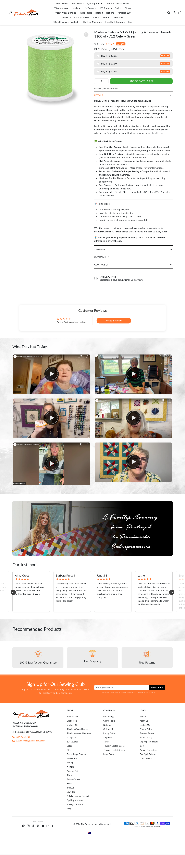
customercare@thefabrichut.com (30, 740)
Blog (130, 21)
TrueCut (106, 17)
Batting (99, 12)
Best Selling (108, 716)
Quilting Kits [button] (93, 3)
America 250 (124, 12)
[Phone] (52, 825)
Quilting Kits (72, 725)
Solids (118, 8)
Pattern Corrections (148, 750)
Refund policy (146, 737)
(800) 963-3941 (23, 737)
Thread (70, 775)
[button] (168, 12)
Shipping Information (149, 741)
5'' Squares (90, 8)
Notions (110, 12)
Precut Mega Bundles (65, 12)
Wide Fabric (86, 12)
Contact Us (145, 725)
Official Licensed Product (78, 796)
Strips (128, 8)
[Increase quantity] (106, 81)
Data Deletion (146, 758)
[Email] (47, 825)
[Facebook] (23, 825)
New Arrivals (62, 3)
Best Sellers (78, 3)
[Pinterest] (38, 825)
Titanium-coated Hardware (68, 8)
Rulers (95, 17)
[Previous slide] (13, 592)
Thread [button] (65, 17)
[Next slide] (171, 592)
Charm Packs (109, 721)
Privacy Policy (151, 692)
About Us (144, 721)
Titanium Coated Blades (117, 3)
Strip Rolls (107, 737)
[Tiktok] (33, 825)
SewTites (118, 17)
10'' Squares (106, 8)
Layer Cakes (108, 754)
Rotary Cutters (81, 17)
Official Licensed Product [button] (65, 21)
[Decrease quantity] (96, 81)
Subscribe (157, 687)
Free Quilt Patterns (115, 21)
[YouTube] (42, 825)
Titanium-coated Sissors (114, 750)
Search (143, 716)
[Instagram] (28, 825)
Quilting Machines (92, 21)
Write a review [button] (114, 320)
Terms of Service (137, 692)
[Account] (174, 12)
